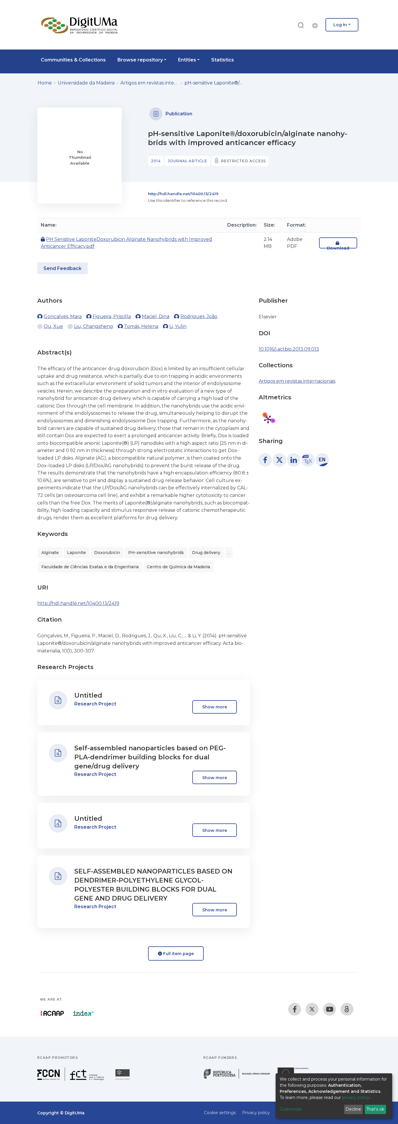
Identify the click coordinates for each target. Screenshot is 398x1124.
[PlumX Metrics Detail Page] (268, 419)
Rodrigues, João (198, 316)
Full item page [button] (178, 953)
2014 (156, 161)
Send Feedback (62, 268)
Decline (353, 1109)
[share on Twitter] (279, 460)
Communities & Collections (73, 60)
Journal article (187, 161)
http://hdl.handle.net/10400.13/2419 (183, 193)
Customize (291, 1109)
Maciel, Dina (155, 316)
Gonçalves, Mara (63, 316)
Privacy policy (256, 1112)
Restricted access (243, 161)
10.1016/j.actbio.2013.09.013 (289, 349)
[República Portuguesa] (239, 1078)
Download (338, 248)
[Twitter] (312, 1009)
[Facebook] (294, 1009)
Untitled (88, 695)
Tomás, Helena (141, 326)
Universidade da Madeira (86, 83)
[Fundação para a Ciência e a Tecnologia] (71, 1079)
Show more (214, 707)
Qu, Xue (53, 326)
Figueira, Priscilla (112, 316)
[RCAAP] (347, 1009)
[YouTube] (329, 1009)
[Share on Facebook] (265, 460)
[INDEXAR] (83, 1013)
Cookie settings (220, 1112)
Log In (340, 24)
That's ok (375, 1109)
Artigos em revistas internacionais (149, 83)
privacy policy (355, 1097)
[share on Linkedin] (293, 460)
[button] (316, 25)
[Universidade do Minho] (123, 1079)
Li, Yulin (177, 326)
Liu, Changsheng (93, 326)
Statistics (222, 60)
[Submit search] (300, 25)
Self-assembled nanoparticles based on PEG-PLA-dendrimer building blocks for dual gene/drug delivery (150, 757)
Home (45, 83)
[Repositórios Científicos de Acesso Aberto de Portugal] (52, 1013)
